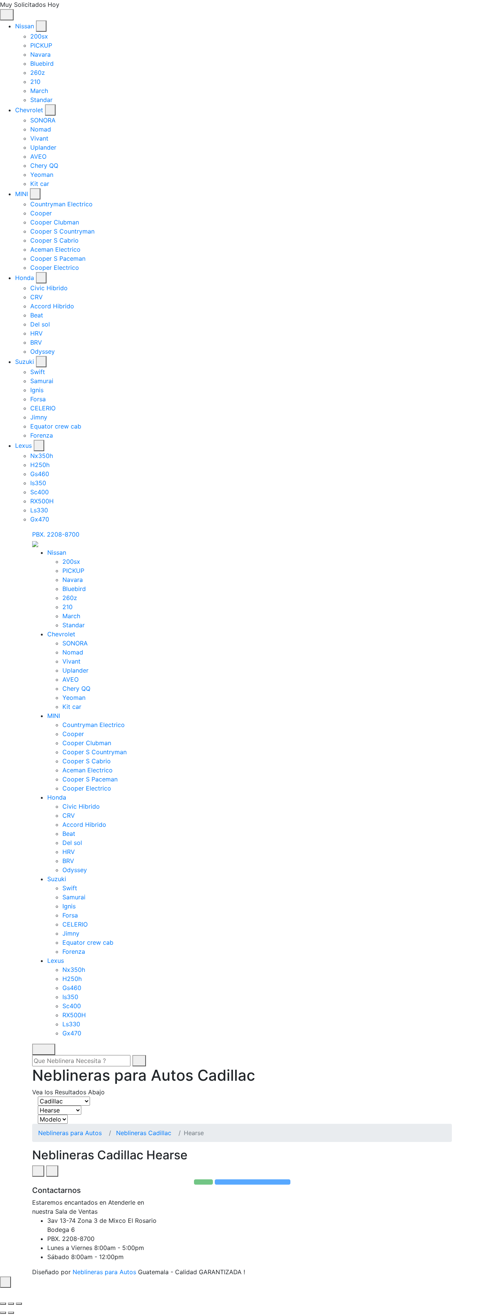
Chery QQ (44, 165)
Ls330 (39, 510)
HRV (36, 333)
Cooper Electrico (54, 267)
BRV (36, 342)
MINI (21, 194)
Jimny (38, 417)
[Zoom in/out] (19, 1304)
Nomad (40, 129)
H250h (40, 465)
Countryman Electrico (61, 204)
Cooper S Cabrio (54, 240)
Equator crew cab (55, 426)
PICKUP (41, 45)
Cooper (41, 213)
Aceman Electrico (55, 249)
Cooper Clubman (54, 222)
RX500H (42, 501)
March (39, 90)
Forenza (41, 435)
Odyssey (42, 351)
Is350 (38, 483)
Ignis (36, 390)
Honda (24, 278)
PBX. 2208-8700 (55, 534)
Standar (41, 100)
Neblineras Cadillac (143, 1133)
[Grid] (38, 1171)
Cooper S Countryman (62, 231)
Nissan (24, 26)
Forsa (38, 399)
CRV (36, 297)
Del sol (40, 324)
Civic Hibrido (49, 288)
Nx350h (41, 455)
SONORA (43, 120)
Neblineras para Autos (70, 1133)
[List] (52, 1171)
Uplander (43, 147)
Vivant (39, 138)
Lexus (23, 445)
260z (37, 72)
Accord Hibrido (52, 306)
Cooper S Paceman (57, 258)
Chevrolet (29, 110)
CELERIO (43, 408)
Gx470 (39, 519)
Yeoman (41, 174)
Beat (36, 315)
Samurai (41, 381)
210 (35, 81)
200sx (39, 36)
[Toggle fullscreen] (11, 1304)
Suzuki (24, 361)
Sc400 (39, 492)
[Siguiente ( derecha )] (11, 1313)
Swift (37, 372)
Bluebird (42, 63)
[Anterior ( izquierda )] (3, 1313)
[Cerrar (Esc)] (3, 1304)
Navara (40, 54)
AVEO (38, 156)
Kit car (39, 183)
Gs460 (39, 474)
